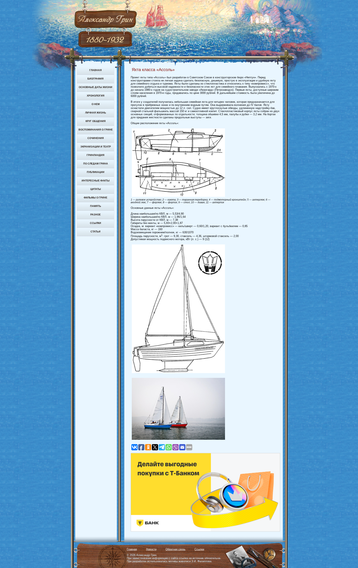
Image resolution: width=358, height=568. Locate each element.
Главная (95, 70)
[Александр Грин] (179, 35)
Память (95, 206)
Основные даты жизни (95, 87)
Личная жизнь (95, 112)
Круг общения (96, 121)
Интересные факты (96, 180)
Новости (151, 549)
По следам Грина (95, 163)
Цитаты (95, 189)
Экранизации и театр (95, 146)
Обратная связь (175, 549)
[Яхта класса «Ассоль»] (178, 196)
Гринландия (95, 155)
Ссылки (95, 223)
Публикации (95, 172)
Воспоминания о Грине (96, 129)
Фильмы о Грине (95, 197)
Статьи (95, 231)
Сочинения (95, 138)
